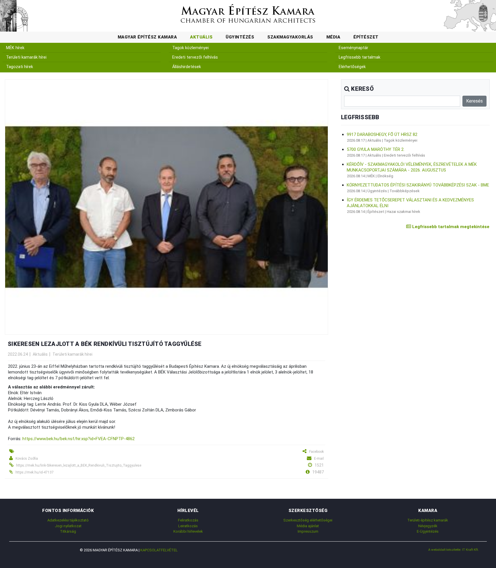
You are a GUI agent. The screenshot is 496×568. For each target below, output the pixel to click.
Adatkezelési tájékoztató (68, 520)
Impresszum (308, 531)
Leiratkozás (188, 526)
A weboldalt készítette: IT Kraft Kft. (453, 550)
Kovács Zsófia (27, 459)
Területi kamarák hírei (26, 57)
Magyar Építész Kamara (147, 37)
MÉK (371, 176)
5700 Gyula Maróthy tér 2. (375, 149)
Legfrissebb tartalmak (359, 57)
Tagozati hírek (19, 66)
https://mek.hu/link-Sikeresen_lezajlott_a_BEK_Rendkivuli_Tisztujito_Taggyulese (78, 465)
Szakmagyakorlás (290, 37)
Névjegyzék (427, 526)
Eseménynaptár (353, 47)
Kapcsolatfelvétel (159, 550)
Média (333, 37)
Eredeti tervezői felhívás (195, 57)
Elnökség (385, 176)
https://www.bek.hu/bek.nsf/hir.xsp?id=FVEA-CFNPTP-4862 (78, 438)
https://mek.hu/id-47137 (35, 472)
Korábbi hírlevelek (188, 531)
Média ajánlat (308, 526)
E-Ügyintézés (428, 531)
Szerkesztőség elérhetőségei (307, 520)
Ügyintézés (240, 37)
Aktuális (201, 37)
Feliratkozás (188, 520)
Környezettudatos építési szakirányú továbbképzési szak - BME (418, 185)
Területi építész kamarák (427, 520)
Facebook (316, 452)
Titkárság (68, 531)
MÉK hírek (15, 47)
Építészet (366, 37)
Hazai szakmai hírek (403, 211)
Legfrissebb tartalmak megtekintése (450, 226)
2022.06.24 (18, 354)
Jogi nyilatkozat (68, 526)
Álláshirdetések (186, 66)
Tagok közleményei (190, 47)
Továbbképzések (405, 191)
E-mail (319, 459)
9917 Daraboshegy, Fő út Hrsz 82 (382, 134)
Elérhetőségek (352, 66)
